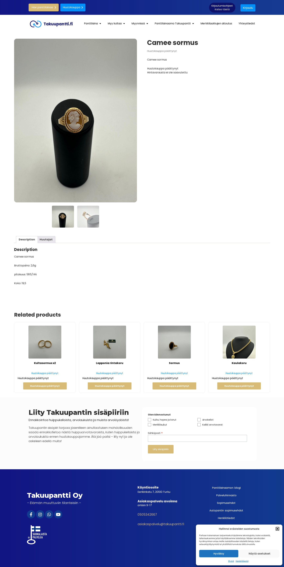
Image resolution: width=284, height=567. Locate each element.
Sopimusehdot (226, 503)
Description (27, 239)
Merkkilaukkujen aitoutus (216, 23)
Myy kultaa (115, 23)
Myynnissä (138, 23)
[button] (277, 528)
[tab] (27, 239)
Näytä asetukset (259, 553)
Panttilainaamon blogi (226, 488)
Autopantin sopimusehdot (226, 510)
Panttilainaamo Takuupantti (173, 23)
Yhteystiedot (247, 23)
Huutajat (46, 239)
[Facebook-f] (31, 514)
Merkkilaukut (160, 425)
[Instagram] (40, 514)
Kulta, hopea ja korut (164, 420)
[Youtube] (58, 514)
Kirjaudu (248, 8)
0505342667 (147, 514)
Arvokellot (207, 420)
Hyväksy (218, 553)
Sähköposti (155, 432)
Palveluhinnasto (226, 495)
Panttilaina (91, 23)
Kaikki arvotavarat (212, 425)
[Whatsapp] (49, 514)
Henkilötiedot (242, 561)
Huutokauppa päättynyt (45, 385)
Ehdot (231, 561)
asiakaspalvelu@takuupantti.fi (161, 524)
